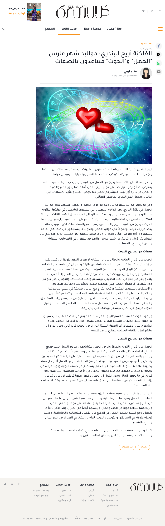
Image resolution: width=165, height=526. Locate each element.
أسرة (115, 491)
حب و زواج (112, 505)
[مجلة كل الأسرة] (144, 487)
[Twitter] (158, 54)
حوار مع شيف (41, 496)
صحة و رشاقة (110, 496)
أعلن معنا (117, 519)
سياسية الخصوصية (34, 519)
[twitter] (143, 12)
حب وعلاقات (127, 447)
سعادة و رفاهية (109, 500)
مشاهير (66, 491)
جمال (91, 496)
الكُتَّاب (76, 519)
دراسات (143, 447)
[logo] (82, 11)
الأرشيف (102, 519)
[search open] (5, 29)
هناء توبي (130, 72)
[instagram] (152, 12)
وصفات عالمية (41, 491)
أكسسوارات (87, 500)
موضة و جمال (92, 29)
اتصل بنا (88, 519)
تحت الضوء (146, 44)
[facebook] (160, 12)
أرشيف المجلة (17, 14)
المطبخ (50, 29)
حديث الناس (69, 29)
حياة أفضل (114, 29)
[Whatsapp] (158, 63)
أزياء (91, 491)
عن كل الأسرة (134, 519)
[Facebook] (158, 46)
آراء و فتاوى (64, 500)
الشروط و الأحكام (58, 519)
